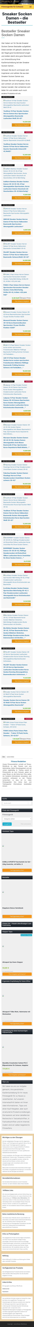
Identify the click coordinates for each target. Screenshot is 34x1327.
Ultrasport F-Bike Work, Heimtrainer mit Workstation (16, 1013)
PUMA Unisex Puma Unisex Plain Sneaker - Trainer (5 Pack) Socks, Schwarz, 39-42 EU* (15, 733)
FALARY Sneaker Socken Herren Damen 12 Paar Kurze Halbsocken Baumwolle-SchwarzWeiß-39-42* (16, 254)
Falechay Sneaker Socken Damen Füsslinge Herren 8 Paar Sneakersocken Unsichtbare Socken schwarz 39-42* (16, 476)
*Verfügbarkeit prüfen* (17, 870)
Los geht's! (7, 824)
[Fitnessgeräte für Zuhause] (17, 2)
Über (3, 757)
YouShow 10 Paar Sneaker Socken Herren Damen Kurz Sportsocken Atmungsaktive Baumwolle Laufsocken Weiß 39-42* (16, 114)
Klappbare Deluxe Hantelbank (12, 908)
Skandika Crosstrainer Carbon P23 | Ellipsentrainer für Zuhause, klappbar (15, 1064)
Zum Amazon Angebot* (22, 125)
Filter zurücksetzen (26, 824)
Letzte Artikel (10, 757)
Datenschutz (5, 1288)
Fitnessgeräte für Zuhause (12, 7)
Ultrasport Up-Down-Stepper (12, 962)
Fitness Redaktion (18, 761)
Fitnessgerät (7, 815)
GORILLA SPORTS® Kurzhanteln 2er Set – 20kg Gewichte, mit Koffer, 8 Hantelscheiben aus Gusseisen (16, 863)
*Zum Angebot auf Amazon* (17, 974)
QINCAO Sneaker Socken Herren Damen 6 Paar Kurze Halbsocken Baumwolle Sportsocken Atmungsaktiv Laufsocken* (15, 222)
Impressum (5, 1291)
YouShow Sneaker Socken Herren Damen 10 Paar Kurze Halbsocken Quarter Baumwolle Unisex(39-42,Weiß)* (15, 147)
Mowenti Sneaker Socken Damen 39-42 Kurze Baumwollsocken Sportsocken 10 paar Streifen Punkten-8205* (15, 324)
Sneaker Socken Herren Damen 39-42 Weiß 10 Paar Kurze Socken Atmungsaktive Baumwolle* (16, 702)
